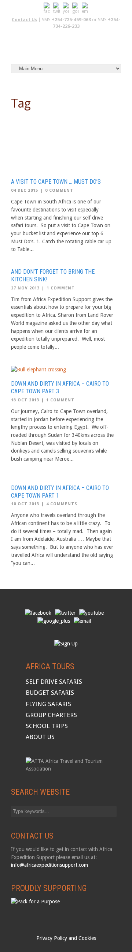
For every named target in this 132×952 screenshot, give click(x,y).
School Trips (47, 726)
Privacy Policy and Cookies (66, 938)
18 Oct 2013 (25, 400)
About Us (40, 737)
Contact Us (24, 19)
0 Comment (59, 190)
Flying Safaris (48, 704)
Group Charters (51, 715)
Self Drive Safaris (54, 681)
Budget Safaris (50, 692)
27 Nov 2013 (25, 288)
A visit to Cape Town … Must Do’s (56, 181)
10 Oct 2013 (25, 504)
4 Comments (61, 504)
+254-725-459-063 (71, 19)
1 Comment (61, 288)
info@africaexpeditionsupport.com (49, 865)
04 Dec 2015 (24, 190)
